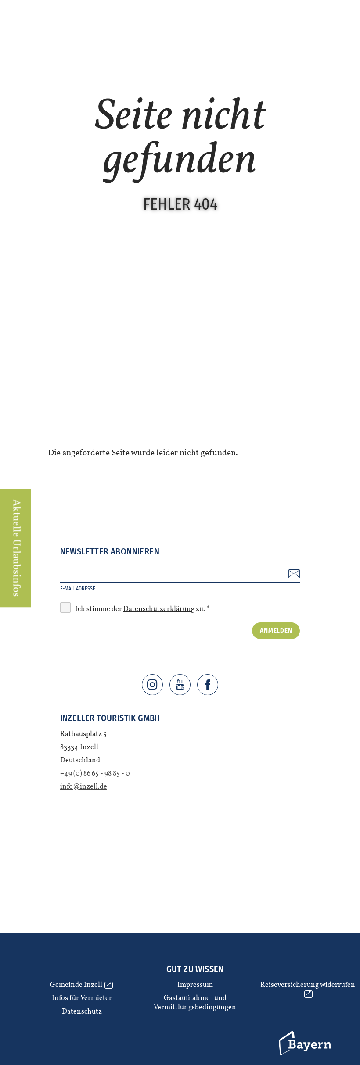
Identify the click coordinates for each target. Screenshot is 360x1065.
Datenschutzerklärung (158, 609)
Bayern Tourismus (292, 1033)
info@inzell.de (83, 787)
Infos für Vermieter (82, 998)
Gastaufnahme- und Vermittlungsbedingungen (195, 1003)
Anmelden (276, 630)
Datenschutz (82, 1012)
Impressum (195, 985)
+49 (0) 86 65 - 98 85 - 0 (95, 774)
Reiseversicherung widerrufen (307, 990)
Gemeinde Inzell (80, 985)
